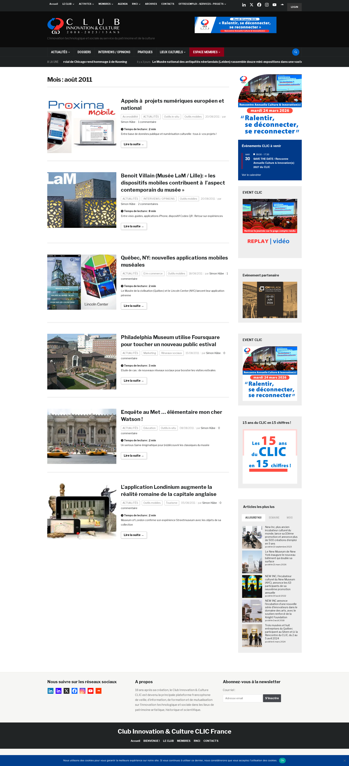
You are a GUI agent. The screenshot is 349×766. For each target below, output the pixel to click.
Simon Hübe (128, 121)
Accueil (53, 4)
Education (149, 427)
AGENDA (123, 4)
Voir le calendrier (251, 175)
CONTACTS (167, 4)
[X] (251, 4)
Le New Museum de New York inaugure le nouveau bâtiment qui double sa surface (280, 556)
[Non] (344, 760)
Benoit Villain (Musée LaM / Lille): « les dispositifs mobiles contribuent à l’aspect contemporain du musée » (173, 183)
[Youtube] (274, 4)
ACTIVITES (85, 4)
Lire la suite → (134, 144)
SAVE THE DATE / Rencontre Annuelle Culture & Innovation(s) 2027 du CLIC (273, 163)
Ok (282, 760)
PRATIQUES (145, 52)
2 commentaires (148, 203)
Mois (290, 517)
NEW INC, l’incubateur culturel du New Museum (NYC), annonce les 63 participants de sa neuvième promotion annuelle (280, 584)
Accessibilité (130, 116)
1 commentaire (147, 121)
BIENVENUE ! (151, 740)
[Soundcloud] (282, 4)
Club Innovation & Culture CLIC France (174, 731)
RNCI (135, 4)
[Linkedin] (58, 691)
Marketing (149, 353)
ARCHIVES (151, 4)
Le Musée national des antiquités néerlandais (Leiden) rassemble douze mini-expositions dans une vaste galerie (210, 62)
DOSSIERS (84, 52)
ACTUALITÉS (59, 52)
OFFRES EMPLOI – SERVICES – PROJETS (200, 4)
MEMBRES (105, 4)
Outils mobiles (193, 116)
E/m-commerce (153, 273)
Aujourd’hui (253, 517)
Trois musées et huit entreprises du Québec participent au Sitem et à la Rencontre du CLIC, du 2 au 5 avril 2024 (281, 632)
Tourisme (171, 502)
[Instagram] (267, 4)
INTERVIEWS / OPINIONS (114, 52)
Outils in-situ (171, 116)
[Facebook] (259, 4)
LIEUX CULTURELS (171, 52)
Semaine (274, 517)
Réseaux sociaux (171, 353)
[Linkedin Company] (244, 4)
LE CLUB (67, 4)
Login (294, 7)
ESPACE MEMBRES (205, 52)
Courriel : (229, 690)
